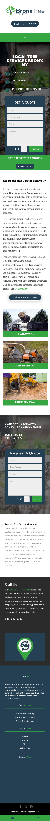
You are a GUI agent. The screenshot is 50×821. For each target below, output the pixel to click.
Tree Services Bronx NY (20, 590)
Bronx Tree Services (25, 721)
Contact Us (25, 748)
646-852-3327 (25, 24)
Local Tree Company (25, 717)
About (25, 740)
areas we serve (21, 288)
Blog (25, 744)
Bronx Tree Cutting (25, 714)
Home (25, 737)
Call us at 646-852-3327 (25, 297)
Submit (36, 149)
